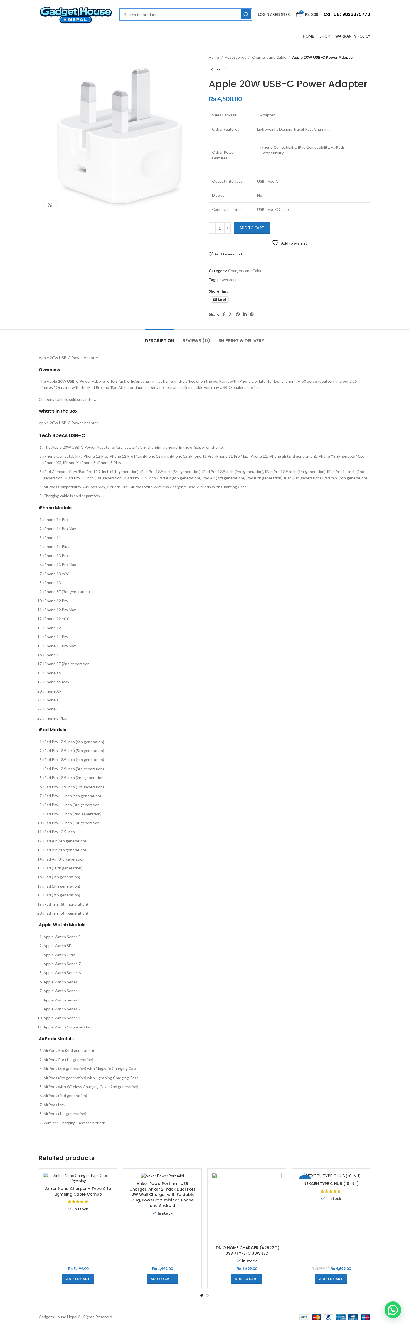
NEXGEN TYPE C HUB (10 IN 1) (331, 1183)
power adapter (230, 279)
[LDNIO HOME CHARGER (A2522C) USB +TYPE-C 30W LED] (247, 1208)
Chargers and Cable (269, 57)
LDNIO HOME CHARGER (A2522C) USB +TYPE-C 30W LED (246, 1250)
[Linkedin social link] (245, 314)
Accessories (235, 57)
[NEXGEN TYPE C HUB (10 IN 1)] (331, 1176)
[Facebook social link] (223, 314)
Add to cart (251, 228)
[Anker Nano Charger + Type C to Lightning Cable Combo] (78, 1178)
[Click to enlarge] (50, 205)
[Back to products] (218, 69)
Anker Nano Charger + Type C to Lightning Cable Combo (78, 1191)
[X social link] (230, 314)
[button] (78, 1279)
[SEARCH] (246, 14)
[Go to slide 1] (201, 1295)
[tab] (159, 337)
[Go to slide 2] (207, 1295)
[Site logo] (76, 14)
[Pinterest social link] (238, 314)
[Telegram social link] (251, 314)
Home (214, 57)
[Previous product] (212, 69)
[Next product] (225, 69)
